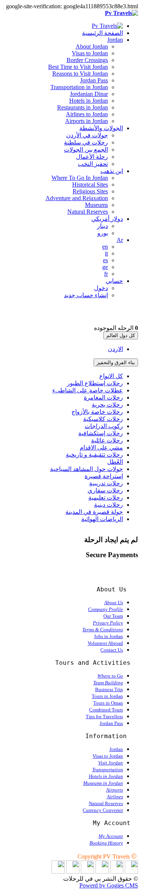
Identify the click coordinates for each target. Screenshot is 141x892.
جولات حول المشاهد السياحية (86, 469)
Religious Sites (90, 191)
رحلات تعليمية (105, 497)
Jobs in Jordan (108, 636)
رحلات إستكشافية (100, 433)
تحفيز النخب (93, 164)
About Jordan (92, 46)
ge (105, 267)
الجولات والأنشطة (101, 128)
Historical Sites (90, 184)
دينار (102, 226)
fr (106, 273)
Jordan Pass (94, 80)
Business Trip (109, 689)
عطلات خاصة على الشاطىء (87, 390)
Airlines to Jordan (87, 114)
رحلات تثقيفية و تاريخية (94, 454)
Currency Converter (103, 810)
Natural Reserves (87, 211)
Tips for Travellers (104, 716)
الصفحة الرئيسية (102, 33)
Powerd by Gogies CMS (108, 885)
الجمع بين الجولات (86, 149)
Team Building (108, 682)
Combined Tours (106, 710)
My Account (111, 836)
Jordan (115, 39)
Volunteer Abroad (105, 643)
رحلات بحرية (107, 404)
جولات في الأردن (87, 135)
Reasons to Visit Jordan (80, 73)
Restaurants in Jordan (82, 107)
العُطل (115, 462)
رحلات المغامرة (103, 397)
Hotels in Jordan (88, 100)
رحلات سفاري (105, 490)
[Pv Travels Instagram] (72, 871)
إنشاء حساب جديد (86, 295)
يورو (102, 233)
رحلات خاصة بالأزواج (97, 412)
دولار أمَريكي (107, 219)
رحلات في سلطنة (86, 142)
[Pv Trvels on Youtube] (58, 871)
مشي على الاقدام (101, 447)
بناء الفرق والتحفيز (116, 362)
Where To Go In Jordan (80, 178)
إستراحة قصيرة (104, 476)
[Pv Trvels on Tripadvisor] (87, 871)
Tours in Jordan (107, 696)
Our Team (113, 616)
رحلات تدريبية (106, 483)
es (105, 260)
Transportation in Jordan (79, 87)
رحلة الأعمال (92, 156)
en (105, 246)
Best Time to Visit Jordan (78, 67)
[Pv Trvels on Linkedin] (131, 871)
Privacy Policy (108, 623)
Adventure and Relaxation (76, 198)
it (106, 253)
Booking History (106, 843)
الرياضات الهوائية (102, 519)
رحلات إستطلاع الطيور (95, 383)
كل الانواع (111, 376)
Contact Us (111, 650)
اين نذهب (111, 171)
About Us (113, 602)
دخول (101, 288)
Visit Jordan (110, 763)
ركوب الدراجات (104, 426)
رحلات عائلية (107, 440)
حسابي (114, 281)
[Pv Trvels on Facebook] (116, 871)
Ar (120, 240)
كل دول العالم (120, 335)
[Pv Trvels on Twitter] (102, 871)
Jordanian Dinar (89, 94)
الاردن (115, 349)
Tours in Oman (108, 703)
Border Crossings (87, 60)
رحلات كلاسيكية (103, 419)
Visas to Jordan (90, 53)
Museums (96, 205)
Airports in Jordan (86, 121)
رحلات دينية (108, 504)
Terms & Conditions (102, 629)
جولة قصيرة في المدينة (94, 512)
